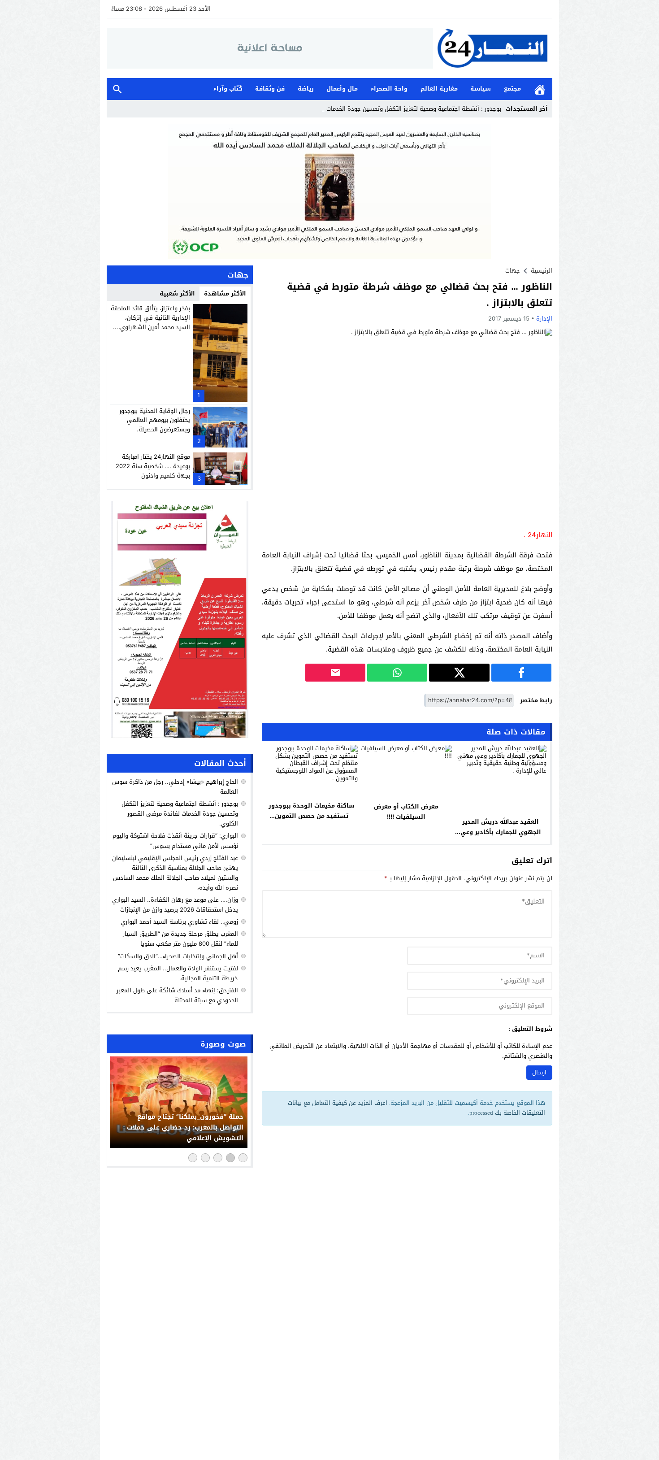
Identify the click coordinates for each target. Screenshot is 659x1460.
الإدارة (544, 318)
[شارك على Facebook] (521, 672)
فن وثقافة (270, 88)
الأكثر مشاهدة (225, 293)
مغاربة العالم (439, 88)
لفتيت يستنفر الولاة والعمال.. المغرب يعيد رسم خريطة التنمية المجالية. (178, 973)
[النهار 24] (492, 48)
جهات (512, 270)
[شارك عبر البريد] (335, 672)
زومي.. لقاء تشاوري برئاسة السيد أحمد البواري (179, 921)
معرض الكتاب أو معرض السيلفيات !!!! (406, 811)
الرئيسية (540, 89)
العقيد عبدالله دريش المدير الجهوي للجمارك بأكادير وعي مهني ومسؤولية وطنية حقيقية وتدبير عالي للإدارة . (500, 837)
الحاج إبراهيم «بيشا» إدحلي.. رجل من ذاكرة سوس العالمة (175, 786)
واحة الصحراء (389, 88)
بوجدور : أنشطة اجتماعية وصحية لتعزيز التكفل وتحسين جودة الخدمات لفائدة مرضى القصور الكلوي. (179, 813)
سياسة (480, 88)
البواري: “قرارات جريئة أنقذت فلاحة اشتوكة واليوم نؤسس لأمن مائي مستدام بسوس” (175, 841)
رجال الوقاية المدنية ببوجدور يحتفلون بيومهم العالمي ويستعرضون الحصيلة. (154, 420)
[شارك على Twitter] (459, 672)
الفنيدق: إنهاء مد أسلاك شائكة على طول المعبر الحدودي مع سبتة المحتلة (177, 995)
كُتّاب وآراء (228, 88)
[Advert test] (179, 619)
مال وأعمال (342, 88)
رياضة (306, 88)
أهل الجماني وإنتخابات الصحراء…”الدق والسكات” (178, 956)
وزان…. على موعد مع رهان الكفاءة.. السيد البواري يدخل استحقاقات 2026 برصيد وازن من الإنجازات (175, 904)
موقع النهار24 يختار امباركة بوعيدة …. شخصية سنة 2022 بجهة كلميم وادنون (153, 466)
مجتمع (512, 88)
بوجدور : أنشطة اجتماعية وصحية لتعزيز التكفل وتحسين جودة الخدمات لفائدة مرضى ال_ (391, 108)
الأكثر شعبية (177, 293)
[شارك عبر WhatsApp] (397, 672)
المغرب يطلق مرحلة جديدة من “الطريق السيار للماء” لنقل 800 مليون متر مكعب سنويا (180, 938)
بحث (117, 89)
